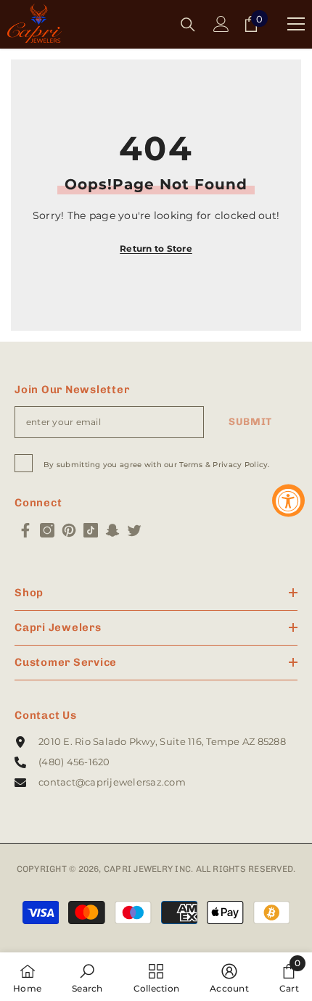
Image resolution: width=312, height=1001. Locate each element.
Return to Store (156, 248)
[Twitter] (134, 530)
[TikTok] (91, 530)
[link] (87, 976)
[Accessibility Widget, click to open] (288, 501)
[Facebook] (25, 530)
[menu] (296, 24)
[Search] (188, 24)
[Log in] (221, 24)
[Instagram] (47, 530)
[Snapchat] (112, 530)
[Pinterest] (69, 530)
